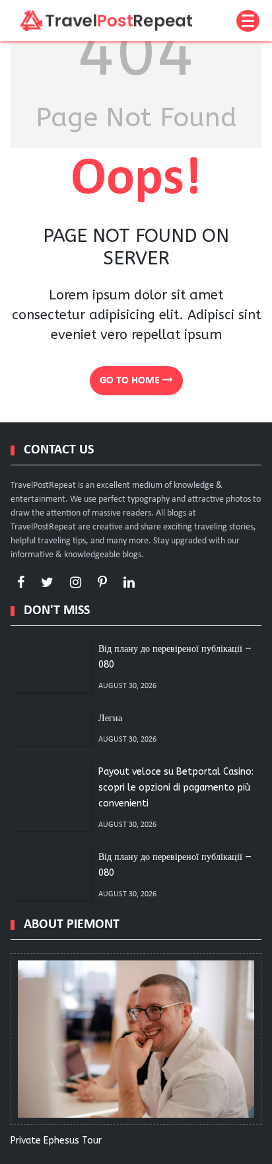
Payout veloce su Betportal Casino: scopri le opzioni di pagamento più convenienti (176, 787)
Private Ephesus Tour (56, 1140)
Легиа (110, 718)
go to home (131, 380)
